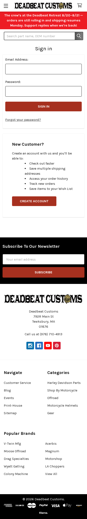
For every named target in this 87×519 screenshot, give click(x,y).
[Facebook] (39, 345)
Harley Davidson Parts (64, 383)
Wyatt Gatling (14, 466)
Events (9, 398)
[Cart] (80, 5)
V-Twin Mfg (12, 444)
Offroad (52, 398)
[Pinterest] (57, 345)
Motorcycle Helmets (62, 405)
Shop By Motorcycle (62, 390)
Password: (13, 82)
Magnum (52, 451)
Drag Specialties (16, 459)
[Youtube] (48, 345)
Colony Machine (16, 474)
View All (51, 474)
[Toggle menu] (6, 6)
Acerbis (51, 444)
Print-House (13, 405)
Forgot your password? (23, 120)
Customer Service (17, 383)
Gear (50, 413)
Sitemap (10, 413)
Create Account (34, 201)
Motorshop (53, 459)
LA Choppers (54, 466)
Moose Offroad (15, 451)
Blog (7, 390)
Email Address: (16, 59)
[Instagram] (30, 345)
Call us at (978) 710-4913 (43, 334)
